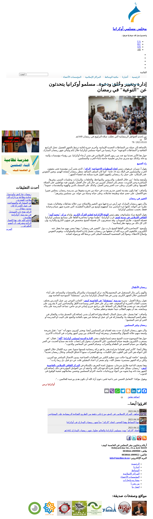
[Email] (106, 390)
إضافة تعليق (134, 397)
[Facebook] (144, 390)
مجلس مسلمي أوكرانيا (130, 29)
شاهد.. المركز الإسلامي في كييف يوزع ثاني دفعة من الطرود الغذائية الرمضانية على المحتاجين (93, 414)
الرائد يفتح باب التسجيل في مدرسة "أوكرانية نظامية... (20, 214)
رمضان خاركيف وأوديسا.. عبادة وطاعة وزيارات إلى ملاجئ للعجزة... (18, 197)
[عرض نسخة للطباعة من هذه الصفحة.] (141, 139)
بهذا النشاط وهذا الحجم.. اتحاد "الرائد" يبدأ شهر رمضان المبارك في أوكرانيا (103, 422)
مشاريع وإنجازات (131, 480)
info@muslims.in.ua (120, 458)
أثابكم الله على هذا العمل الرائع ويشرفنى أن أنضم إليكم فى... (19, 223)
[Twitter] (139, 390)
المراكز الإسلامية (131, 473)
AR (139, 49)
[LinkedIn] (133, 390)
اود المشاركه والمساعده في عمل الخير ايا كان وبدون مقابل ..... (19, 206)
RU (139, 44)
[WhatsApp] (117, 390)
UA (139, 41)
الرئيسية (135, 464)
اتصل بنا (104, 84)
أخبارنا (136, 467)
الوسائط (135, 470)
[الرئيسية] (136, 22)
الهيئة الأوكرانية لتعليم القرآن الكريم (91, 214)
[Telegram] (122, 390)
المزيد (9, 229)
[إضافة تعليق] (145, 139)
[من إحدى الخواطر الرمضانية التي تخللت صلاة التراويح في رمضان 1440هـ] (117, 133)
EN (139, 47)
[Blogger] (128, 390)
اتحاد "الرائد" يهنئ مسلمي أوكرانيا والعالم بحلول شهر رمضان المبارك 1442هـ (101, 430)
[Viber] (112, 390)
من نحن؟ (135, 483)
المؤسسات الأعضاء (130, 477)
